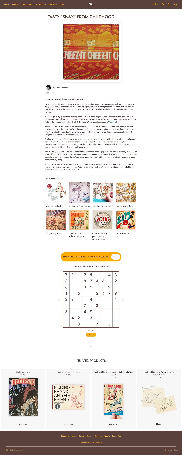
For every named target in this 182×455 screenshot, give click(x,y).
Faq (119, 436)
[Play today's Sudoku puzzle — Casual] (91, 299)
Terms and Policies (171, 450)
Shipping (98, 436)
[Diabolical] (93, 330)
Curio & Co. (18, 450)
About (74, 436)
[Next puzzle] (123, 299)
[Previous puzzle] (59, 299)
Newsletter (65, 436)
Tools (89, 436)
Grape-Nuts (112, 122)
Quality (107, 436)
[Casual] (88, 330)
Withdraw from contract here (91, 442)
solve (116, 256)
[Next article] (94, 346)
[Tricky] (89, 330)
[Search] (163, 4)
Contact (81, 436)
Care (114, 436)
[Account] (168, 4)
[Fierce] (92, 330)
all (91, 346)
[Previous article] (87, 346)
